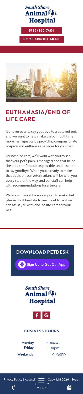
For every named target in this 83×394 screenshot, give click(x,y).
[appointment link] (69, 387)
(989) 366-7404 (41, 30)
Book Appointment (41, 39)
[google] (46, 315)
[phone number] (13, 387)
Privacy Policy (13, 379)
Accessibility (33, 379)
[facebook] (37, 315)
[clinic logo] (41, 15)
